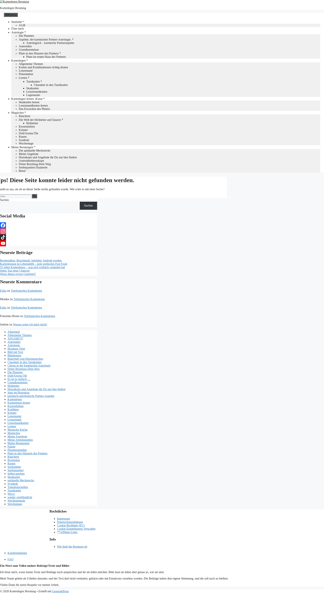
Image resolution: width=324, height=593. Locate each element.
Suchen (4, 199)
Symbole (24, 140)
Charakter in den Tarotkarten (51, 84)
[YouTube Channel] (48, 243)
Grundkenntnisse (29, 49)
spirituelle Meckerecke (21, 480)
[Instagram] (48, 231)
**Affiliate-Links (67, 532)
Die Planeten (26, 35)
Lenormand (25, 70)
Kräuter (23, 130)
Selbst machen (16, 473)
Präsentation (26, 74)
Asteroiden (25, 46)
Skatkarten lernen (29, 102)
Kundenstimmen (17, 553)
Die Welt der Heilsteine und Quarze (40, 119)
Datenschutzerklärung (70, 522)
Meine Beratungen (22, 147)
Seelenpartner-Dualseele (33, 167)
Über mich (17, 28)
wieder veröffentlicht (20, 497)
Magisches (17, 112)
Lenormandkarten (36, 91)
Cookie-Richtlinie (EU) (71, 525)
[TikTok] (48, 237)
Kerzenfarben (27, 126)
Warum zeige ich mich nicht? (30, 324)
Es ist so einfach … (19, 379)
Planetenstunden (17, 450)
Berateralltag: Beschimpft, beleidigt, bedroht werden (31, 260)
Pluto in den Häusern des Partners (39, 53)
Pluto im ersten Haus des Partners (46, 56)
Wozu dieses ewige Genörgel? (18, 274)
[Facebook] (48, 225)
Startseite (16, 21)
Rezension (14, 460)
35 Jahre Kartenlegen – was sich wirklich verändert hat (32, 267)
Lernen (23, 77)
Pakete (11, 446)
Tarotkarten (33, 81)
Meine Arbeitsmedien (20, 439)
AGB (22, 25)
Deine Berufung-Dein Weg (35, 164)
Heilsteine (32, 123)
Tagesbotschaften (18, 487)
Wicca (11, 493)
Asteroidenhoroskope (31, 160)
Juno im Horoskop (18, 392)
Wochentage (26, 143)
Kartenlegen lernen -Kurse (27, 98)
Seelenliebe (14, 466)
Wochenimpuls (16, 500)
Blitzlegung (14, 355)
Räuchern (24, 116)
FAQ (11, 559)
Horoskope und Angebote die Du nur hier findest (48, 157)
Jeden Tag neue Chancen (15, 270)
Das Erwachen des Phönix (34, 108)
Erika (3, 290)
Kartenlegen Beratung (13, 8)
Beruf (22, 170)
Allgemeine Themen (31, 63)
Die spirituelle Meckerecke (34, 150)
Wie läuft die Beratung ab (72, 546)
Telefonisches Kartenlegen (26, 290)
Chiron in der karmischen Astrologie (29, 365)
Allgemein (14, 331)
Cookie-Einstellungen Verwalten (76, 528)
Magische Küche (18, 429)
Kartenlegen (18, 60)
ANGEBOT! (15, 338)
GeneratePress (60, 591)
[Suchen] (34, 196)
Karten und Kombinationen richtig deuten (43, 67)
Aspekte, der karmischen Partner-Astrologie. (45, 39)
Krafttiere (13, 409)
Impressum (63, 518)
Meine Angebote (28, 154)
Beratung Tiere (16, 348)
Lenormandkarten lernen (33, 105)
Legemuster (33, 95)
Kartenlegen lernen (19, 402)
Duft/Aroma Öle (28, 133)
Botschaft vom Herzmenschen (25, 358)
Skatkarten (32, 88)
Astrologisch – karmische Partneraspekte (50, 42)
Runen (23, 136)
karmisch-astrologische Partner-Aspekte (31, 396)
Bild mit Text (15, 352)
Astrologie (17, 32)
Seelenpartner (16, 470)
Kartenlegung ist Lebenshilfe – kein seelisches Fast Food (33, 263)
